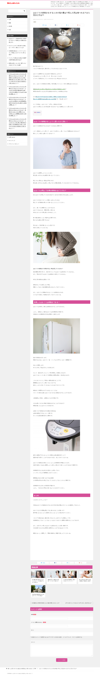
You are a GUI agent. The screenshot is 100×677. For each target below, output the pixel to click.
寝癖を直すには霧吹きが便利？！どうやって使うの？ (53, 580)
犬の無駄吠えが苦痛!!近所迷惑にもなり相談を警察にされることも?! (45, 602)
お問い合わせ (12, 137)
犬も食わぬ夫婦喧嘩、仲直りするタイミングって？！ (69, 580)
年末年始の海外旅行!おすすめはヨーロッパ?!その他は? (38, 595)
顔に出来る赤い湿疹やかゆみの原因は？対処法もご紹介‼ (85, 580)
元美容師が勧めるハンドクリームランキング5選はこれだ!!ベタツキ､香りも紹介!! (17, 52)
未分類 (10, 26)
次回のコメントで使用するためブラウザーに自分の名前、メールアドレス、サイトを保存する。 (57, 637)
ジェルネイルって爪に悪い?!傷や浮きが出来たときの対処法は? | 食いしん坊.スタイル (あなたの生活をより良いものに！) (17, 124)
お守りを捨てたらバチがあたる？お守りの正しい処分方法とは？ (78, 602)
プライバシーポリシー (14, 144)
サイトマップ (12, 140)
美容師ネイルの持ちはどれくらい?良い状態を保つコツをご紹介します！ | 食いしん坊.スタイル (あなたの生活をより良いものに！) (17, 79)
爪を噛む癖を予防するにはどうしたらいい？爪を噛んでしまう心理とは (38, 581)
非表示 (38, 112)
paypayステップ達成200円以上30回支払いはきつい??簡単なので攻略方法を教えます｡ (17, 40)
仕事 (10, 19)
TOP (22, 668)
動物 (10, 22)
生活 (35, 21)
